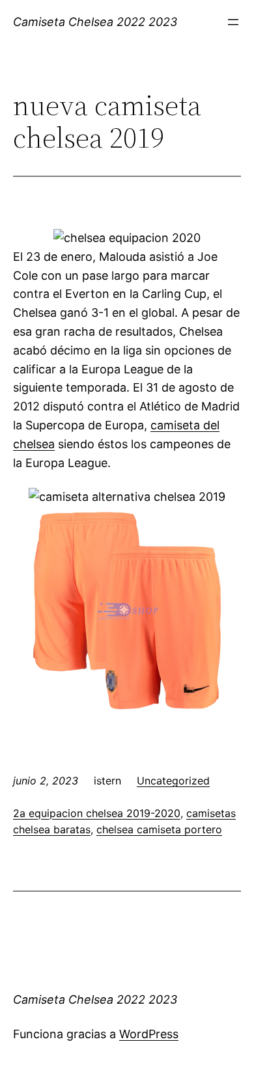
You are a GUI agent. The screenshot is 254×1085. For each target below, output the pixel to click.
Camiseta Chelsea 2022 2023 (95, 22)
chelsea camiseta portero (159, 829)
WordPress (148, 1034)
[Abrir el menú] (233, 22)
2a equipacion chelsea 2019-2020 (96, 813)
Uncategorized (173, 780)
